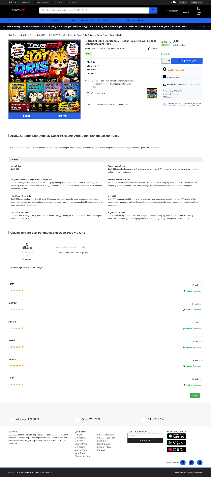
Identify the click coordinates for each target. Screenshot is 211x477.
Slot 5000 (102, 20)
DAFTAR (62, 116)
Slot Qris (70, 20)
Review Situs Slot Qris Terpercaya (74, 252)
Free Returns (57, 2)
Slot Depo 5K (26, 35)
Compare (101, 93)
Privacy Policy (180, 472)
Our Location (72, 2)
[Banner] (17, 9)
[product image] (44, 76)
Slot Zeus (116, 20)
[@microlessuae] (183, 462)
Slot (42, 20)
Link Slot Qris (103, 441)
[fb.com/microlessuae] (191, 462)
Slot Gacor (55, 20)
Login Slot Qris (81, 450)
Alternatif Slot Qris (82, 456)
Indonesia (19, 2)
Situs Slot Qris (81, 444)
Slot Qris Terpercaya (105, 435)
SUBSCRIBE (145, 440)
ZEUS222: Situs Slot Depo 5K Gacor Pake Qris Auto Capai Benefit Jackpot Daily (85, 35)
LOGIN (26, 116)
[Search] (153, 10)
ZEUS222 (12, 148)
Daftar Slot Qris (81, 453)
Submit (195, 395)
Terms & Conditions (195, 472)
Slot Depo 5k (86, 20)
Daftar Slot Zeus (104, 447)
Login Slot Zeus (103, 444)
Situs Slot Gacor (134, 20)
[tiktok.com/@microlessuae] (200, 462)
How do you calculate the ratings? (27, 267)
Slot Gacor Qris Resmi (106, 438)
